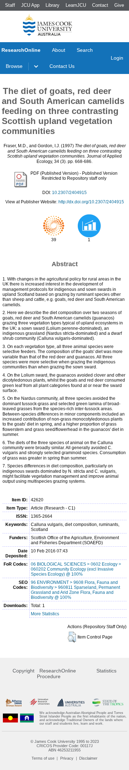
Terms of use (43, 758)
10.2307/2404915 (69, 192)
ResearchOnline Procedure (56, 673)
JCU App (30, 5)
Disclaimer (88, 758)
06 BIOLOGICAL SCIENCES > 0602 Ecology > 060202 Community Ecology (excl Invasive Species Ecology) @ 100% (76, 569)
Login (117, 58)
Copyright (23, 671)
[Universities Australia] (70, 703)
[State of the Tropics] (107, 703)
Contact (100, 5)
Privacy (66, 758)
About (58, 50)
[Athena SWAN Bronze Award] (14, 703)
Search (85, 50)
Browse (14, 66)
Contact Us (62, 66)
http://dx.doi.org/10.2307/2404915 (91, 201)
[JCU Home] (47, 25)
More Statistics (45, 613)
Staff (10, 5)
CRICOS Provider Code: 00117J (65, 746)
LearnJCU (76, 5)
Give (119, 5)
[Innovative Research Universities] (39, 703)
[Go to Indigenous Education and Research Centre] (10, 718)
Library (52, 5)
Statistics (106, 671)
